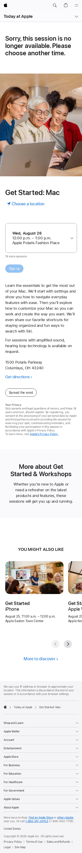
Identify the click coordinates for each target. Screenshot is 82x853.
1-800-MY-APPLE (36, 821)
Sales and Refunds (58, 841)
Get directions (17, 377)
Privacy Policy (13, 841)
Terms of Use (34, 841)
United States (12, 828)
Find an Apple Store (41, 817)
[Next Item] (68, 644)
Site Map (20, 847)
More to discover (39, 658)
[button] (54, 5)
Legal (7, 847)
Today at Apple (18, 16)
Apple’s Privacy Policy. (44, 434)
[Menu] (76, 5)
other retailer (65, 817)
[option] (39, 238)
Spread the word (21, 392)
